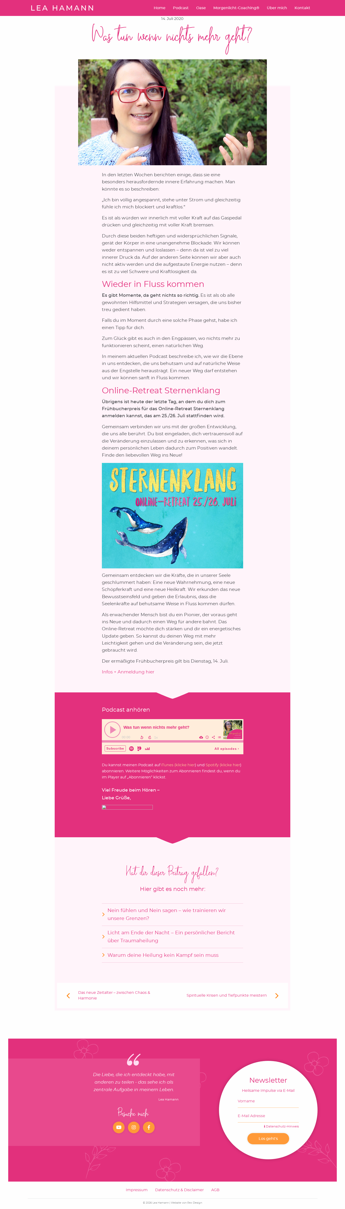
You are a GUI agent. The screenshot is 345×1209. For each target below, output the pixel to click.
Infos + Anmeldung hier (128, 672)
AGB (215, 1190)
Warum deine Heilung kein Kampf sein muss (162, 955)
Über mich (277, 8)
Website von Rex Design (186, 1202)
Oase (201, 8)
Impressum (137, 1190)
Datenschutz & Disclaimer (179, 1190)
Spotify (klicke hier (223, 765)
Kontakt (302, 8)
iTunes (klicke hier (178, 765)
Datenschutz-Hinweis (282, 1126)
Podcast (181, 8)
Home (159, 8)
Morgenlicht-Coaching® (236, 8)
